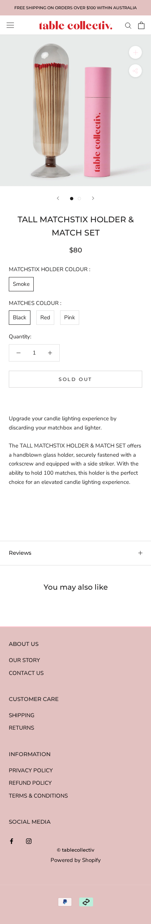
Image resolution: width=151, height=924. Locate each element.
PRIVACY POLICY (31, 770)
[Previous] (58, 198)
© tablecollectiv (75, 850)
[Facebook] (11, 840)
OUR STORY (24, 660)
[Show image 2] (79, 198)
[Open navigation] (10, 25)
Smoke (21, 284)
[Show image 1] (71, 198)
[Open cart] (141, 25)
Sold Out (75, 379)
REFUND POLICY (30, 783)
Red (45, 317)
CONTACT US (26, 673)
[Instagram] (29, 840)
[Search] (128, 25)
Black (19, 317)
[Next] (93, 198)
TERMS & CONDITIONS (38, 795)
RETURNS (21, 727)
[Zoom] (135, 52)
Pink (69, 317)
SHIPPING (21, 715)
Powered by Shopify (76, 860)
